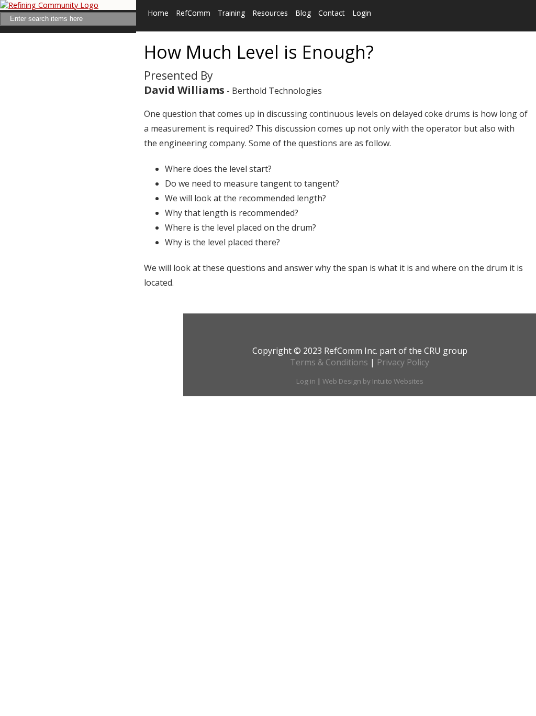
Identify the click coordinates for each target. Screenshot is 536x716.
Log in (306, 381)
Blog (303, 13)
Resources (270, 13)
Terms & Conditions (329, 362)
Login (361, 13)
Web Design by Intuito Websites (372, 381)
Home (158, 13)
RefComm (193, 13)
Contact (331, 13)
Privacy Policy (403, 362)
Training (231, 13)
